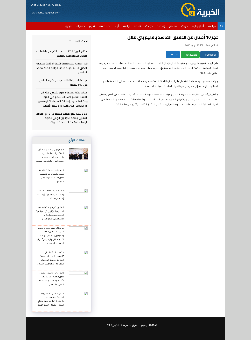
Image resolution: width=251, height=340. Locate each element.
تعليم (92, 25)
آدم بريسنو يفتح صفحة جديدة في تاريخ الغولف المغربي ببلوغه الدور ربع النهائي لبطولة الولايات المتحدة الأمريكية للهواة (62, 118)
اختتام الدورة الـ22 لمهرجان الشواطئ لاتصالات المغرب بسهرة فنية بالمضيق (62, 53)
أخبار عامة (104, 25)
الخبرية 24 (210, 45)
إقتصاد (161, 25)
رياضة (126, 25)
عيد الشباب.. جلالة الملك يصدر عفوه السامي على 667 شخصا (63, 82)
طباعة (174, 54)
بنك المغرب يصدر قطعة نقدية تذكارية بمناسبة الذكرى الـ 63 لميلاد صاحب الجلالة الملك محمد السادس (62, 68)
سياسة (212, 25)
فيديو (68, 25)
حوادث (149, 25)
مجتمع (173, 25)
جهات (184, 25)
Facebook (210, 54)
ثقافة (137, 25)
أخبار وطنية (198, 25)
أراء (117, 25)
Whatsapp (191, 54)
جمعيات (80, 25)
